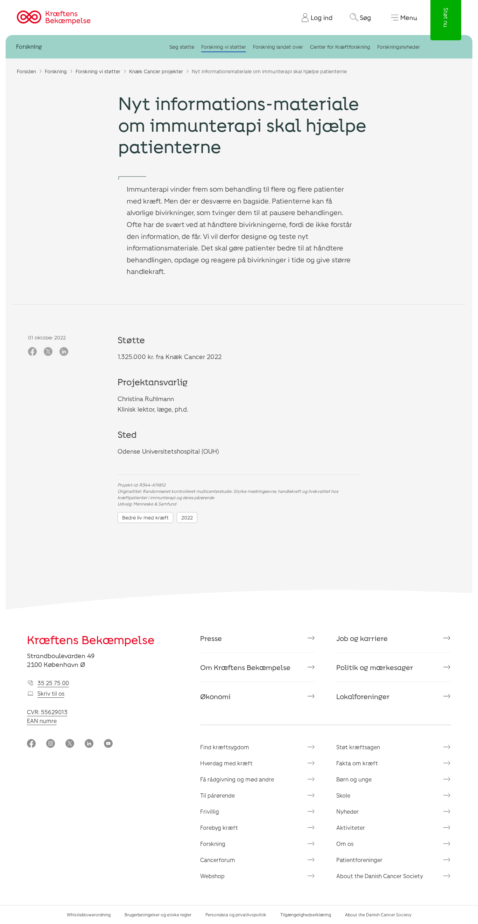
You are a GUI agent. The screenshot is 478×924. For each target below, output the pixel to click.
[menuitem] (314, 17)
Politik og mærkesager (374, 667)
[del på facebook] (32, 352)
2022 (187, 517)
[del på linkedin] (63, 352)
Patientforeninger (359, 859)
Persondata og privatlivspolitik (235, 914)
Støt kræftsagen (358, 747)
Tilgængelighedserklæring (305, 914)
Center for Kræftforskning (340, 47)
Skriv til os (50, 693)
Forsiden (26, 71)
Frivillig (209, 811)
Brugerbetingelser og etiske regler (158, 914)
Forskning (29, 46)
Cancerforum (217, 859)
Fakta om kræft (357, 763)
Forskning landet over (278, 47)
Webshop (212, 876)
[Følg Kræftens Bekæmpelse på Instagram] (50, 744)
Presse (211, 638)
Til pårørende (217, 795)
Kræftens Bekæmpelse (91, 640)
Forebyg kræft (219, 827)
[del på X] (48, 352)
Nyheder (347, 811)
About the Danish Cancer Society (379, 876)
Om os (344, 843)
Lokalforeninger (363, 696)
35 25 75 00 (53, 683)
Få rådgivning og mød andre (237, 779)
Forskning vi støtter (223, 47)
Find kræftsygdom (224, 747)
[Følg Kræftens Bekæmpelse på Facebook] (31, 744)
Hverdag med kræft (226, 763)
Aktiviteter (350, 827)
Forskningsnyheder (398, 47)
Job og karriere (362, 638)
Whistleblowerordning (89, 914)
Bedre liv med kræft (145, 517)
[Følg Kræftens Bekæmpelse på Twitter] (69, 744)
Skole (343, 795)
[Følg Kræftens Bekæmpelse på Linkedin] (89, 744)
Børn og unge (354, 779)
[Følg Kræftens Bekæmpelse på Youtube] (108, 744)
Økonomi (215, 696)
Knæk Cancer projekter (156, 71)
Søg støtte (181, 47)
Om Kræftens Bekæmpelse (245, 667)
